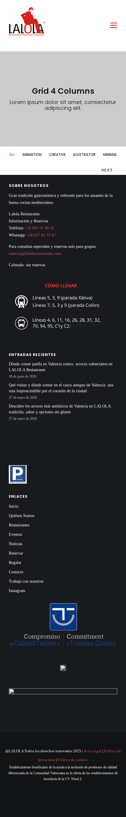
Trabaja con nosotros (26, 581)
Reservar (16, 553)
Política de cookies (73, 760)
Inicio (13, 506)
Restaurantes (19, 525)
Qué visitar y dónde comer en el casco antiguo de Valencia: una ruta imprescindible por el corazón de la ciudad (61, 388)
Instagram (17, 591)
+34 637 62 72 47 (41, 235)
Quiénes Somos (21, 516)
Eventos (15, 534)
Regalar (15, 562)
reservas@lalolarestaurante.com (35, 253)
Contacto (16, 572)
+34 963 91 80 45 (39, 228)
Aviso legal (92, 751)
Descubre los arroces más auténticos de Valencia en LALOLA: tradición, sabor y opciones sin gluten (60, 409)
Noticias (15, 544)
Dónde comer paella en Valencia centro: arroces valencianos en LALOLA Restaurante (61, 367)
